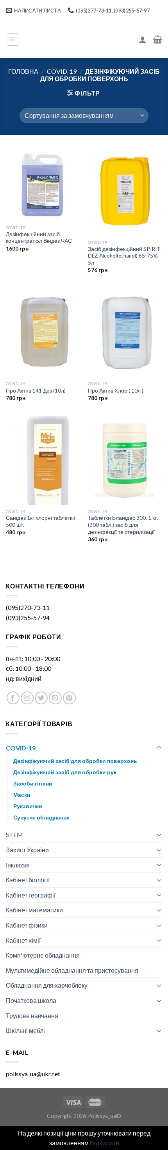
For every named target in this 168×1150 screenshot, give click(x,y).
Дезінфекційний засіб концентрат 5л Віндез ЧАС (39, 237)
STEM (14, 834)
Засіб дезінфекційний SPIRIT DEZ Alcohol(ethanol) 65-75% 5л (124, 256)
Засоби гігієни (32, 783)
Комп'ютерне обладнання (43, 955)
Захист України (27, 849)
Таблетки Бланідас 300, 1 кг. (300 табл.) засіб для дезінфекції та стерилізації (123, 525)
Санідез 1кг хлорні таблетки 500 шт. (40, 521)
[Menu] (13, 39)
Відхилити (104, 1142)
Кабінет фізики (27, 925)
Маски (21, 794)
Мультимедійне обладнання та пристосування (72, 970)
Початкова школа (31, 1000)
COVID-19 (62, 71)
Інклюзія (18, 865)
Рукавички (27, 806)
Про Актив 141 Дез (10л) (36, 390)
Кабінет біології (28, 879)
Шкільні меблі (25, 1030)
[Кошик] (157, 39)
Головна (23, 71)
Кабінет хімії (23, 940)
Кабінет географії (30, 895)
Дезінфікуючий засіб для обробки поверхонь (75, 760)
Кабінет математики (34, 910)
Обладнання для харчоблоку (47, 985)
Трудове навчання (32, 1015)
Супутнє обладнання (41, 817)
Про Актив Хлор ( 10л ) (115, 390)
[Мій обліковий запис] (143, 39)
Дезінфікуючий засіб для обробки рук (64, 772)
